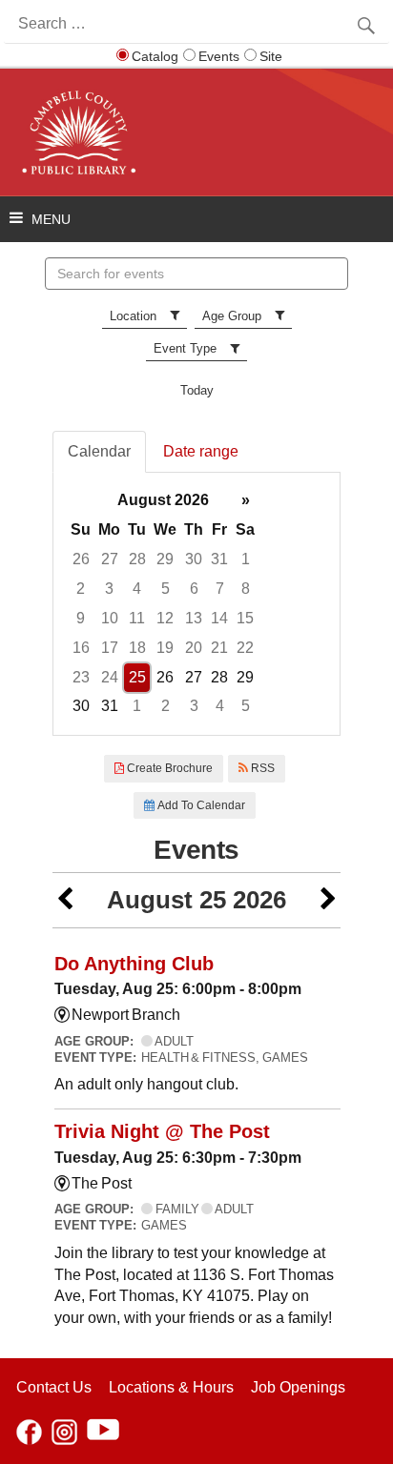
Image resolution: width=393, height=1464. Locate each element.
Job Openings (298, 1387)
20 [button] (193, 648)
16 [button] (81, 648)
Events (218, 56)
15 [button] (245, 618)
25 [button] (137, 677)
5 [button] (165, 588)
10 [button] (109, 618)
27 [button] (109, 559)
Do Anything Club (134, 963)
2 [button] (80, 588)
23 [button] (81, 677)
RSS (261, 768)
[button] (64, 900)
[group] (196, 603)
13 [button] (193, 618)
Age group (231, 316)
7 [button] (220, 588)
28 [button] (137, 559)
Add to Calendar (200, 805)
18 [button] (137, 648)
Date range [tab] (200, 451)
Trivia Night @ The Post (162, 1131)
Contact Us (54, 1387)
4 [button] (137, 588)
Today (197, 390)
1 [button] (245, 559)
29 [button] (165, 559)
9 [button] (80, 618)
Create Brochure (168, 768)
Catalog (155, 56)
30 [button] (193, 559)
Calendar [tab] (99, 451)
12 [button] (165, 618)
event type (185, 348)
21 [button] (219, 648)
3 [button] (109, 588)
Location (133, 316)
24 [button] (109, 677)
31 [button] (219, 559)
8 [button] (245, 588)
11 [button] (137, 618)
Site (270, 56)
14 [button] (219, 618)
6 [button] (194, 588)
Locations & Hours (171, 1387)
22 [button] (245, 648)
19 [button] (165, 648)
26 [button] (81, 559)
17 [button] (109, 648)
